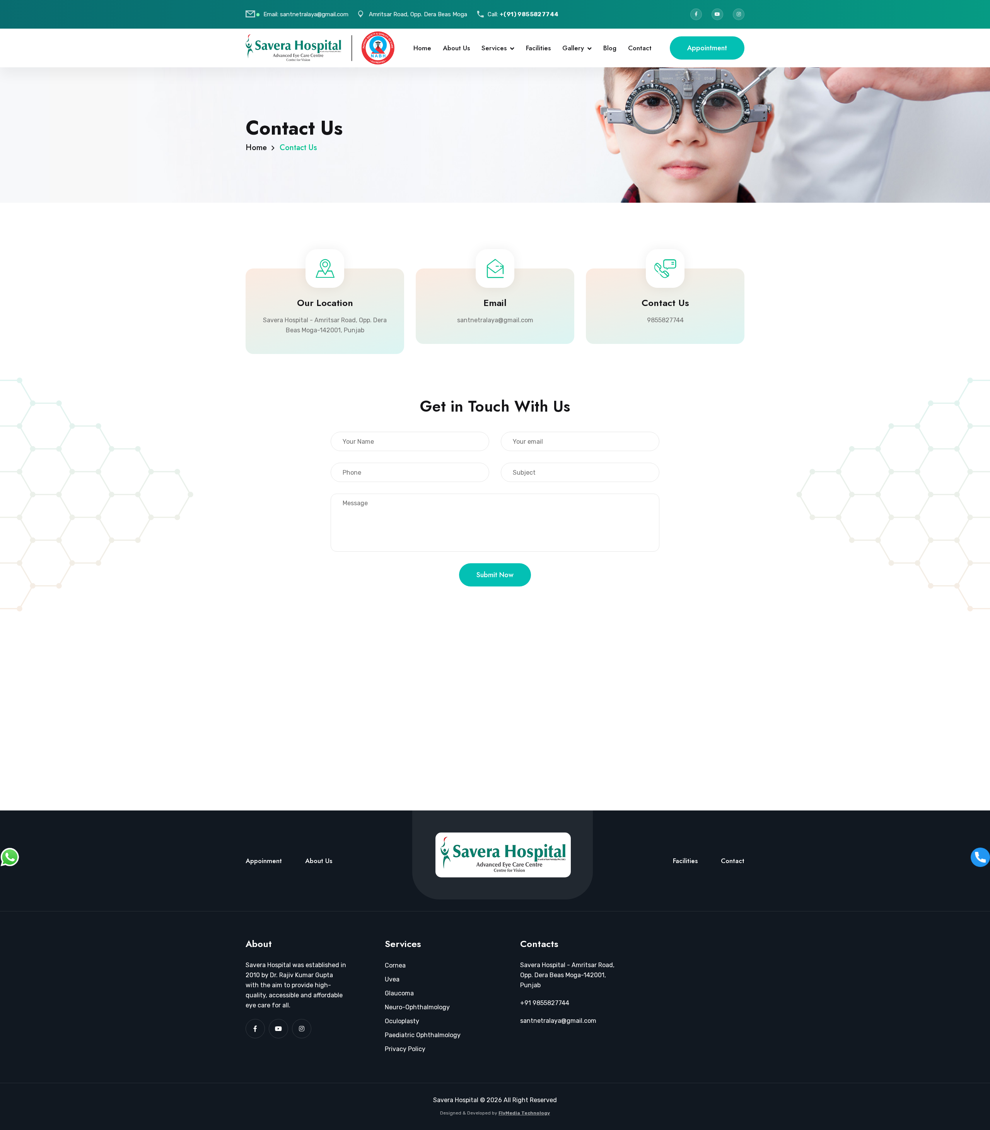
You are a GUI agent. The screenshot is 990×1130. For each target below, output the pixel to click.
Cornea (395, 965)
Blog (609, 48)
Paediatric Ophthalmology (423, 1035)
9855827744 (665, 320)
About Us (456, 48)
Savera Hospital (455, 1100)
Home (422, 48)
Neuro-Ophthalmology (417, 1007)
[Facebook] (696, 14)
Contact (640, 48)
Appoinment (264, 860)
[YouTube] (717, 14)
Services (494, 48)
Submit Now (495, 575)
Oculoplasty (402, 1021)
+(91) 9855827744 (529, 14)
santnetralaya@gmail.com (314, 14)
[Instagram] (738, 14)
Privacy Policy (405, 1049)
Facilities (538, 48)
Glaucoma (399, 993)
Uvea (392, 979)
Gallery (573, 48)
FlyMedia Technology (524, 1113)
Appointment (707, 48)
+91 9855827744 (544, 1003)
